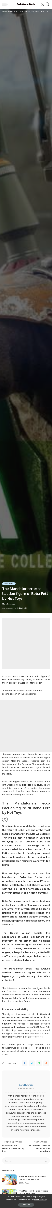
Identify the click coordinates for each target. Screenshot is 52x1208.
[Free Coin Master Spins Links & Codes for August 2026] (9, 1179)
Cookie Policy (40, 1200)
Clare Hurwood (8, 604)
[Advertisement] (26, 643)
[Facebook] (24, 1063)
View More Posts (26, 1088)
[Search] (47, 4)
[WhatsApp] (39, 1063)
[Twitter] (32, 1063)
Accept (26, 1205)
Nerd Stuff (8, 584)
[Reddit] (46, 1063)
